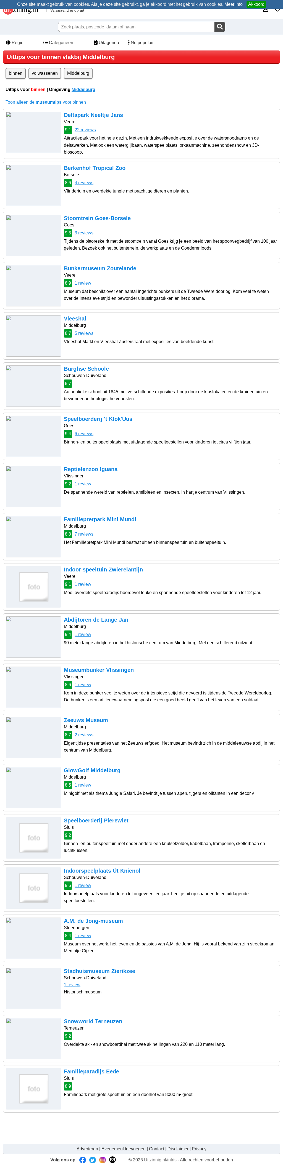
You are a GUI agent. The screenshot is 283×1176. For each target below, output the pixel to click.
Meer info (233, 4)
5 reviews (84, 333)
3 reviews (84, 233)
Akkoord (256, 4)
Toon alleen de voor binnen (46, 102)
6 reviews (84, 433)
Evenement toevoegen (123, 1148)
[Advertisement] (106, 1127)
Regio (17, 42)
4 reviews (84, 182)
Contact (156, 1148)
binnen (15, 73)
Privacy (199, 1148)
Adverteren (87, 1148)
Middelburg (78, 73)
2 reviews (84, 735)
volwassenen (45, 73)
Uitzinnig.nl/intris (160, 1160)
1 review (83, 283)
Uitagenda (108, 42)
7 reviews (84, 534)
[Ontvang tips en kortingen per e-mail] (112, 1160)
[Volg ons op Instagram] (103, 1160)
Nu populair (142, 42)
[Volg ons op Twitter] (93, 1160)
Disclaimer (177, 1148)
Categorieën (60, 42)
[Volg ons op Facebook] (83, 1160)
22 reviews (85, 129)
